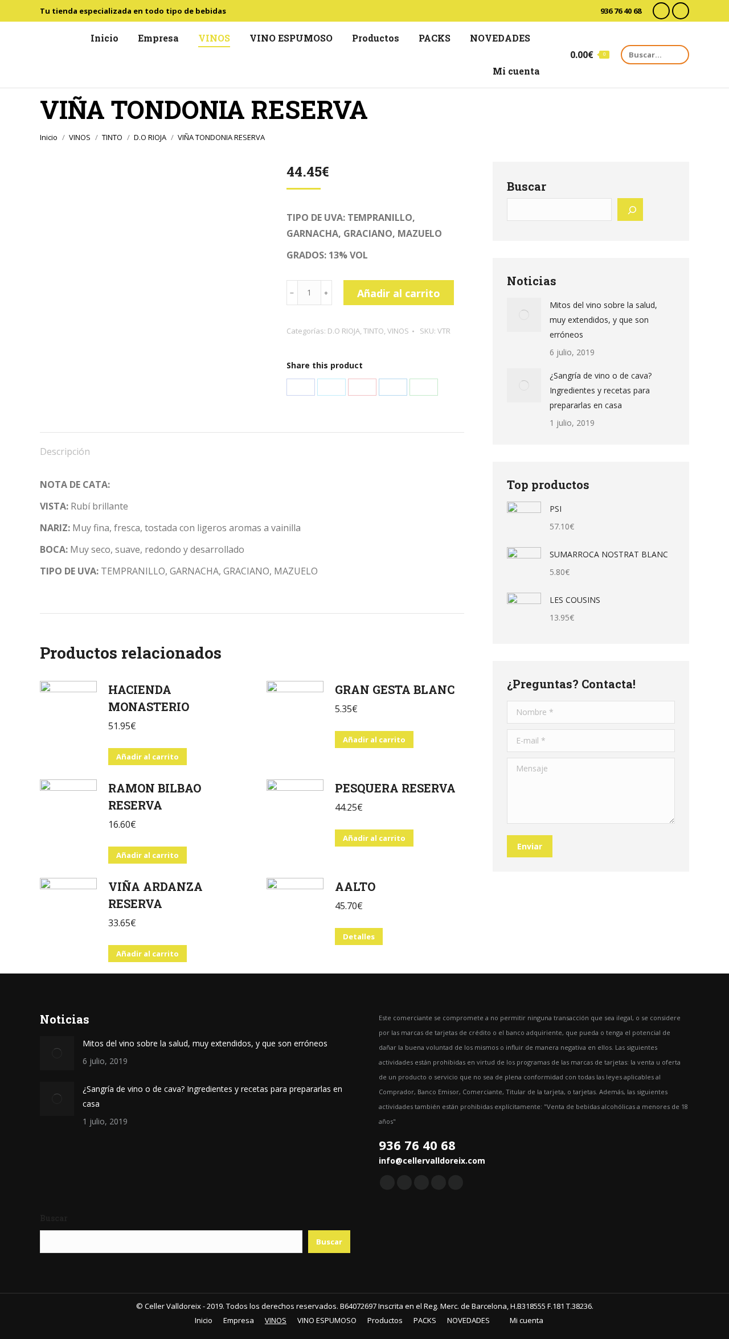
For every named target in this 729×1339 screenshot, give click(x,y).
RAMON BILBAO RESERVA (154, 796)
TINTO (373, 331)
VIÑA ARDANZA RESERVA (155, 895)
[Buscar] (629, 209)
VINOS (398, 331)
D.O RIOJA (343, 331)
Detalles (359, 936)
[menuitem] (99, 38)
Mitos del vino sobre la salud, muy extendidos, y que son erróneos (603, 319)
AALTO (355, 886)
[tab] (65, 445)
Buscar (526, 186)
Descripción (65, 451)
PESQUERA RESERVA (395, 788)
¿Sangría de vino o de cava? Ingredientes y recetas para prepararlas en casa (601, 390)
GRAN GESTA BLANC (394, 689)
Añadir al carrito (398, 293)
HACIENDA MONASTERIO (148, 698)
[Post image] (524, 315)
